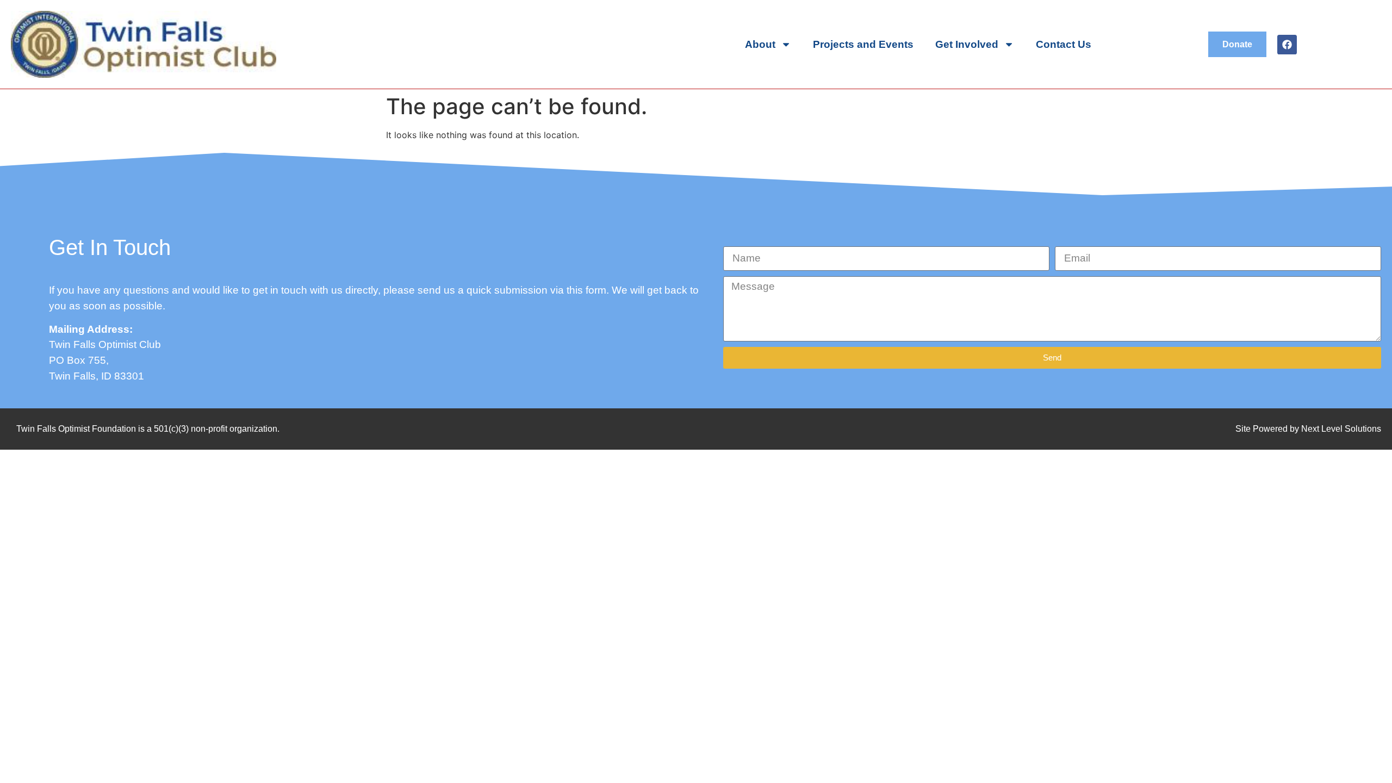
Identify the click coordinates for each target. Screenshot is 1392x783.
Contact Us (1063, 44)
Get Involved (966, 44)
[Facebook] (1287, 44)
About (760, 44)
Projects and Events (863, 44)
